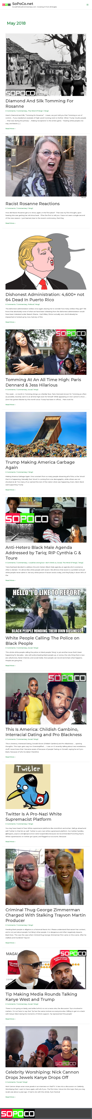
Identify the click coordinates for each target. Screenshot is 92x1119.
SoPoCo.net (22, 3)
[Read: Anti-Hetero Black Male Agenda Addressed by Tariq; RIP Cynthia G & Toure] (45, 520)
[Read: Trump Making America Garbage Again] (45, 434)
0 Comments (10, 111)
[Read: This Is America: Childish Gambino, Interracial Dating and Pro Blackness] (45, 698)
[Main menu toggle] (87, 4)
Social (30, 389)
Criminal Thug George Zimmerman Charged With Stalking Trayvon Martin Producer (45, 915)
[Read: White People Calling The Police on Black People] (45, 610)
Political (31, 304)
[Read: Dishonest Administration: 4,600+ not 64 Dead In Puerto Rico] (45, 260)
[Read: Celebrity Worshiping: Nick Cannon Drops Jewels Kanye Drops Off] (41, 1047)
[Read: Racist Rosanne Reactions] (45, 167)
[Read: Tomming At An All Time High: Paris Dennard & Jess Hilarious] (45, 352)
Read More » (10, 128)
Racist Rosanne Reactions (32, 203)
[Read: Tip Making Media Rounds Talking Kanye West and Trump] (45, 969)
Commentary (22, 111)
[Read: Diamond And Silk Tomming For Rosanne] (45, 65)
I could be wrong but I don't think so (42, 563)
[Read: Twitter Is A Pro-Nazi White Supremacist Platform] (27, 786)
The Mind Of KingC (35, 111)
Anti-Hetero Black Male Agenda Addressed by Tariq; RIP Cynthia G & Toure (43, 553)
